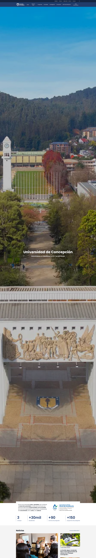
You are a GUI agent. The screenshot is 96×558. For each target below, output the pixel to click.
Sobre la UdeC (33, 4)
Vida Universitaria (75, 4)
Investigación (52, 4)
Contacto (74, 1)
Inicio (28, 4)
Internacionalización (67, 4)
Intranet (69, 1)
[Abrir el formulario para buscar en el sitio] (79, 1)
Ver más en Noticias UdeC (74, 530)
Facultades (46, 4)
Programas (40, 4)
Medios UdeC (66, 1)
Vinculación (58, 4)
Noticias (60, 1)
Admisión (56, 1)
